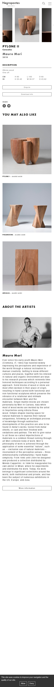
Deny (32, 683)
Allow (23, 683)
